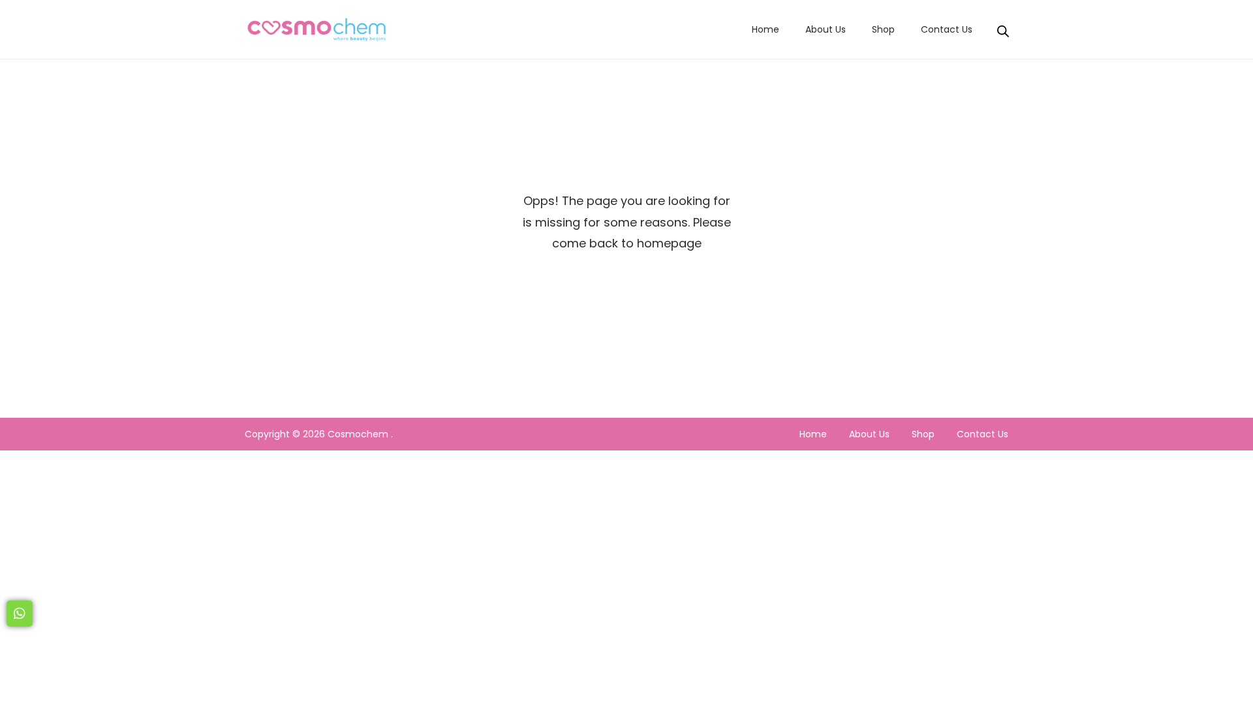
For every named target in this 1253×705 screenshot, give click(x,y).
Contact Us (982, 434)
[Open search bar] (1003, 29)
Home (813, 434)
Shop (923, 434)
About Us (869, 434)
